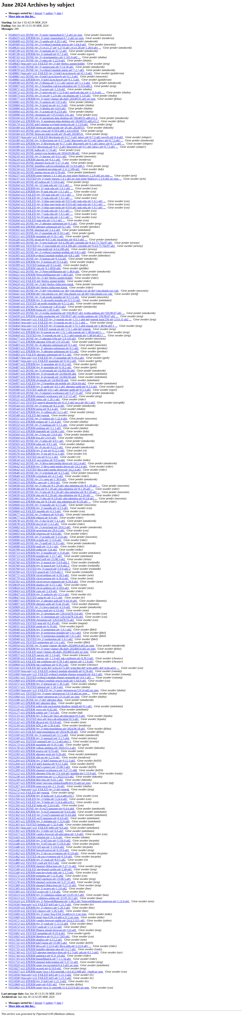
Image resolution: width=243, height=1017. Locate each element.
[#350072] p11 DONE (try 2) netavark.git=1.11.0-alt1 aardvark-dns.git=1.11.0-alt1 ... (57, 92)
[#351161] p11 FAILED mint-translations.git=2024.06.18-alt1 (44, 731)
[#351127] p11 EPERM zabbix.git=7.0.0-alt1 (34, 712)
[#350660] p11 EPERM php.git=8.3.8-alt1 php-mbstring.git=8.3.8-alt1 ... (50, 501)
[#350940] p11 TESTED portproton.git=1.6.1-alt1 (37, 642)
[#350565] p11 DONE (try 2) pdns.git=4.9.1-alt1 (36, 440)
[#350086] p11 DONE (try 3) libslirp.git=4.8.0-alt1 (38, 108)
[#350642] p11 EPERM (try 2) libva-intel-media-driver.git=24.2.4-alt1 (48, 466)
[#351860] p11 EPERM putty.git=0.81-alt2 (33, 984)
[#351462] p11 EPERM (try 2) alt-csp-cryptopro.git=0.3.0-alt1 (44, 853)
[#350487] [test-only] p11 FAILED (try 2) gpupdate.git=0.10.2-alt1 (47, 357)
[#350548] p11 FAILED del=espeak (29, 415)
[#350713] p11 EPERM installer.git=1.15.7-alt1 (36, 556)
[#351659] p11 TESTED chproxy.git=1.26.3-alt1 (36, 910)
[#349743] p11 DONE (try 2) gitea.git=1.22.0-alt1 (37, 60)
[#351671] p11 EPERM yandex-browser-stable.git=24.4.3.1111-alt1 (47, 920)
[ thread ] (38, 13)
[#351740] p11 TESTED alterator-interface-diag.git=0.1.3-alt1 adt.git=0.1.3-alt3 (54, 952)
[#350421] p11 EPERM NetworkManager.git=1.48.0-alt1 (41, 274)
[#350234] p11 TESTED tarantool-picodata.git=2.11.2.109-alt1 (44, 169)
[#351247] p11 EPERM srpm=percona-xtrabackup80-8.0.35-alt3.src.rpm (50, 783)
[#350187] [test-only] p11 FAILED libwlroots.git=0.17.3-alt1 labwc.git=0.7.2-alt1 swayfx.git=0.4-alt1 (66, 137)
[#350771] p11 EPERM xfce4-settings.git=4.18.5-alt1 (39, 575)
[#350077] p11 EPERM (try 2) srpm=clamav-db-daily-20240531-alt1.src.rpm (52, 98)
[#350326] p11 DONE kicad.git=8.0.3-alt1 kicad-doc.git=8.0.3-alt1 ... (48, 239)
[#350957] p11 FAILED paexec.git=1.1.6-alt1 (35, 655)
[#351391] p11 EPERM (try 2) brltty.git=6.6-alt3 (36, 830)
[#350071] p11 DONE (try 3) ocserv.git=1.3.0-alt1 (37, 89)
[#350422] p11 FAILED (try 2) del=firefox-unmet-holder (41, 277)
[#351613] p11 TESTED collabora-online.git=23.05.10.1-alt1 (43, 898)
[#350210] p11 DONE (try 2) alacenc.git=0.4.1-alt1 (38, 156)
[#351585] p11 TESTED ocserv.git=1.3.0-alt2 (35, 891)
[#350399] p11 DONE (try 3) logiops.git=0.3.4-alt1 (38, 258)
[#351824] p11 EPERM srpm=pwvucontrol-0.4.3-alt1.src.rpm (44, 965)
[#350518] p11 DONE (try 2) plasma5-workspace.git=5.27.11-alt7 (46, 392)
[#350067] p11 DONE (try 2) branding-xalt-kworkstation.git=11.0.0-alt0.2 (51, 86)
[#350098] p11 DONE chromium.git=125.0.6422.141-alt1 (42, 114)
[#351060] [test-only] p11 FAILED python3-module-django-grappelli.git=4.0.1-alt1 (56, 674)
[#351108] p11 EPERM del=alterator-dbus (33, 703)
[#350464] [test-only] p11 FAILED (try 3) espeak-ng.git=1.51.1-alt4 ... (49, 322)
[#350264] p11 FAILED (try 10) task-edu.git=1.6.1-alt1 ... (42, 194)
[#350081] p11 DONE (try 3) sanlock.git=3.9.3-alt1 (38, 102)
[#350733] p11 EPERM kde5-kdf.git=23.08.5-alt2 (37, 559)
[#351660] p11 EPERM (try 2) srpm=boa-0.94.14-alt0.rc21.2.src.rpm (48, 914)
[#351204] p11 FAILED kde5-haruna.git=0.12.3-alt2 (39, 763)
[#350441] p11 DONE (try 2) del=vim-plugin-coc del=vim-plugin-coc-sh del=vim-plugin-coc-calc (64, 290)
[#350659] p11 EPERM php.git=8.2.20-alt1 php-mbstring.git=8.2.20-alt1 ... (51, 495)
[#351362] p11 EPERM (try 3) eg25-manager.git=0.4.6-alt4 (42, 811)
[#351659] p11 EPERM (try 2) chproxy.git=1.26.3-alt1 (40, 907)
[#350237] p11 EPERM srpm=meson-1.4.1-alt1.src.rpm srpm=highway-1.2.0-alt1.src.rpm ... (61, 175)
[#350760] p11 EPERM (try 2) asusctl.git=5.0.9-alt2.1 (39, 562)
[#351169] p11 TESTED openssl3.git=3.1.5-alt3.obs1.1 (40, 741)
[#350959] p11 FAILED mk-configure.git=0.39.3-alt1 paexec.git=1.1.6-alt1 (51, 661)
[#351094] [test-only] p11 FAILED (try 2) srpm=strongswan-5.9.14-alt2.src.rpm (54, 690)
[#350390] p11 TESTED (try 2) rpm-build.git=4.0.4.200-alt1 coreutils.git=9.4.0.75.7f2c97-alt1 (62, 245)
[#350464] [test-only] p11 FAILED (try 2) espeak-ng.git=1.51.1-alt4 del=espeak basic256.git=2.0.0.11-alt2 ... (70, 319)
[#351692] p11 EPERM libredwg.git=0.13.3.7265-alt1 (39, 936)
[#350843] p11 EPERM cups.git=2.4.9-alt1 (33, 591)
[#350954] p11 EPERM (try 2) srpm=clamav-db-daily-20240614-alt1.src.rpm (52, 648)
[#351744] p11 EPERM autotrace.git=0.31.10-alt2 (37, 955)
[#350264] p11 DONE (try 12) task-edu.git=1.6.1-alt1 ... (41, 185)
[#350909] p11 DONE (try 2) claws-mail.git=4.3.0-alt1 (40, 607)
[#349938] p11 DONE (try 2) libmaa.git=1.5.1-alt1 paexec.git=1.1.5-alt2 (50, 82)
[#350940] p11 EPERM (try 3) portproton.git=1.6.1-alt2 (40, 629)
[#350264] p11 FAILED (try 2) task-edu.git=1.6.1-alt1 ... (41, 197)
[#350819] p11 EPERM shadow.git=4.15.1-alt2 (36, 584)
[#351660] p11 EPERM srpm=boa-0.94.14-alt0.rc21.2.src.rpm (44, 917)
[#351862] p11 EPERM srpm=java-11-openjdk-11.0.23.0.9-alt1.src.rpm (49, 987)
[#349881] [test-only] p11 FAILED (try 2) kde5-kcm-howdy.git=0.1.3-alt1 (51, 73)
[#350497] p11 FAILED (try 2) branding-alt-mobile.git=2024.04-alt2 (47, 383)
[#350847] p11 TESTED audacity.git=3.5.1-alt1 (36, 597)
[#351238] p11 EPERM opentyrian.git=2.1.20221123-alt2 (41, 776)
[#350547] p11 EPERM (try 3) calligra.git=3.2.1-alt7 (38, 412)
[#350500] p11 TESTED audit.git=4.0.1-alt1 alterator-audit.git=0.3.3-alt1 (50, 389)
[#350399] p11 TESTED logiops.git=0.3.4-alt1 (35, 265)
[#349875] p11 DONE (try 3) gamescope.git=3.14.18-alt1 (41, 66)
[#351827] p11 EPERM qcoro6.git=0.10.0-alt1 (35, 968)
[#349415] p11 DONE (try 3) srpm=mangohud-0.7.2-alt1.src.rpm (46, 34)
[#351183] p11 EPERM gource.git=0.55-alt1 (34, 751)
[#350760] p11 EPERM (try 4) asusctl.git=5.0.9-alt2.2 (39, 565)
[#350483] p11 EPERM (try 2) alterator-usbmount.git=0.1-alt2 (44, 348)
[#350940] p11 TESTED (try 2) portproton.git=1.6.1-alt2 (41, 639)
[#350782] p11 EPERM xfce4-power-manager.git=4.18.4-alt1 (44, 581)
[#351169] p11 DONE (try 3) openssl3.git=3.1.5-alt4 (38, 735)
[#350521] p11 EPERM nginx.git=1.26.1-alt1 (34, 399)
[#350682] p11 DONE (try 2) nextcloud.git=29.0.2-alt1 (40, 527)
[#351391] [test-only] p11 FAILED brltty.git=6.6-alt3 (39, 827)
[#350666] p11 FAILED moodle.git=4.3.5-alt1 (35, 511)
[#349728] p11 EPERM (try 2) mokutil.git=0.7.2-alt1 (39, 54)
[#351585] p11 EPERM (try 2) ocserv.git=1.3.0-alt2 (38, 888)
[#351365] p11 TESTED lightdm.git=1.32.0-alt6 (36, 824)
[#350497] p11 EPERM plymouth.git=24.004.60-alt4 (39, 380)
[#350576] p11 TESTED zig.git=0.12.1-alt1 (34, 456)
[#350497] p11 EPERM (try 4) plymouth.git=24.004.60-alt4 (43, 376)
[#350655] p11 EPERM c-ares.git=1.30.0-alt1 (35, 482)
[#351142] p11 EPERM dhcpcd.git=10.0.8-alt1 (35, 722)
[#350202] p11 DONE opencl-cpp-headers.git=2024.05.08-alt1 (44, 153)
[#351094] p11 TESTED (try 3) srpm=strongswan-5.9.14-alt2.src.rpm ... (50, 693)
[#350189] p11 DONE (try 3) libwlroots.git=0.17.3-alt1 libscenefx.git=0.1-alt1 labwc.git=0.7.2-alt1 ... (66, 140)
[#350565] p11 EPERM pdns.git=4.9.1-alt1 (33, 444)
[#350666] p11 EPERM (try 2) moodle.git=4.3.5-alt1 (39, 508)
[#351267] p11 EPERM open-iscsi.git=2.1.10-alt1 (37, 786)
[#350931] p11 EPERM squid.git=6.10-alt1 (33, 626)
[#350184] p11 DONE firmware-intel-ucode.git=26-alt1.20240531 (46, 134)
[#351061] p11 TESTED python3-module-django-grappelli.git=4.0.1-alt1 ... (51, 677)
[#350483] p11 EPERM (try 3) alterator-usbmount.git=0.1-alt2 (44, 351)
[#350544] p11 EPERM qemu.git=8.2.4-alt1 (34, 408)
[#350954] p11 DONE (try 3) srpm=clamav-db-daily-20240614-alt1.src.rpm (52, 645)
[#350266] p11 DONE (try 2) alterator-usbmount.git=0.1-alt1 (43, 223)
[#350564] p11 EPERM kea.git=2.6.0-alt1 (33, 437)
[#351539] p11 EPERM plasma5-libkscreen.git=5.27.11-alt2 (43, 866)
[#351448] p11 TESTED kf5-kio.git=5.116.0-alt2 (37, 846)
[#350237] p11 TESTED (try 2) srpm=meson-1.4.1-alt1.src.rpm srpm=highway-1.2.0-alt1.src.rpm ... (65, 178)
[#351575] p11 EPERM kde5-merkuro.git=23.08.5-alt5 (40, 878)
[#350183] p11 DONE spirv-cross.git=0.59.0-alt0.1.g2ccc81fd (44, 130)
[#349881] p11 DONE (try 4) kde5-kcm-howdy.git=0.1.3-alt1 (44, 76)
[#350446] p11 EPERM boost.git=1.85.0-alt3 (34, 309)
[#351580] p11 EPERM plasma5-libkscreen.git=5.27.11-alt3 (43, 885)
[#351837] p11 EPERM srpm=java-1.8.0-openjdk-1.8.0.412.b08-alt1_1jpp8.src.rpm (56, 971)
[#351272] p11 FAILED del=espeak (29, 792)
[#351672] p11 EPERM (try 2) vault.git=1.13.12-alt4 (39, 923)
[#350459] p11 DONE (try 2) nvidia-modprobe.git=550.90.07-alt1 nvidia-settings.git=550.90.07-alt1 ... (67, 313)
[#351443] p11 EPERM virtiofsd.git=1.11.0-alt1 (36, 837)
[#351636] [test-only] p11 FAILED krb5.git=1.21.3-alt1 (40, 904)
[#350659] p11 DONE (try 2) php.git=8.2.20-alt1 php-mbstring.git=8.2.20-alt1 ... (54, 492)
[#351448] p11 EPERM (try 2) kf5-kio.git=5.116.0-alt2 (40, 840)
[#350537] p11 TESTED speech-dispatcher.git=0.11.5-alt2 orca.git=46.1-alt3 (52, 402)
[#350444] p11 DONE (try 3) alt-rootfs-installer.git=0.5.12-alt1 (44, 297)
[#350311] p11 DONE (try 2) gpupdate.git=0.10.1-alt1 (39, 233)
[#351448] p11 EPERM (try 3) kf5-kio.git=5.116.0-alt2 (40, 843)
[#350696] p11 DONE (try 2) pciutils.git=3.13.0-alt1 (38, 536)
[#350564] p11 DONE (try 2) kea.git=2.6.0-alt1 (36, 434)
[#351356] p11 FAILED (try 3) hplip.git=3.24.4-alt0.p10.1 (42, 802)
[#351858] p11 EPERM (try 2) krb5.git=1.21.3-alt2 (38, 981)
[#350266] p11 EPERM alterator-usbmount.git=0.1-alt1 (40, 226)
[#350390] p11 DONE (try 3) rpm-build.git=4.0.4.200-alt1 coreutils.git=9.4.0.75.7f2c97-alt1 (61, 242)
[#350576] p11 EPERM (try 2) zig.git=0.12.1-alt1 (37, 450)
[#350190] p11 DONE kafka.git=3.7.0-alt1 (33, 150)
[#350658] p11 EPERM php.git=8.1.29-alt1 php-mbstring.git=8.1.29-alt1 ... (51, 488)
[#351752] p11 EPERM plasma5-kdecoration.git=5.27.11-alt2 (44, 962)
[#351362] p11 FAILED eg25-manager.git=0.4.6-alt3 (39, 818)
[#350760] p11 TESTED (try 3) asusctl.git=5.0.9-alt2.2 (40, 568)
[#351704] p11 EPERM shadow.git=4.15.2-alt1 (36, 939)
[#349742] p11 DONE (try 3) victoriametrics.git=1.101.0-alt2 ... (45, 57)
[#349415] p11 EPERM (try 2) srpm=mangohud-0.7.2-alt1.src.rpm (46, 38)
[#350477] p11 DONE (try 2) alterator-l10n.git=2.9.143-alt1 (43, 338)
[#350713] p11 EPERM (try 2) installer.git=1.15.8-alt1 (39, 552)
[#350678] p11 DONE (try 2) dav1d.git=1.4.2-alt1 (37, 520)
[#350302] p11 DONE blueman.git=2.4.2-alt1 (35, 229)
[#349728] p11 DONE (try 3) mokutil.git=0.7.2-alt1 (38, 50)
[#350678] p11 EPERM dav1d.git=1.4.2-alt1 (34, 524)
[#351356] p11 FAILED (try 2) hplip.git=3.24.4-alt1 (38, 798)
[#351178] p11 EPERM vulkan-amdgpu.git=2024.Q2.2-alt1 (42, 747)
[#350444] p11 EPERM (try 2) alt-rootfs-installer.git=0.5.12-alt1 (45, 300)
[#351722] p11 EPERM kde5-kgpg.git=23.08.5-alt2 (38, 942)
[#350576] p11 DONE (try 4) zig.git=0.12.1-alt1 (36, 447)
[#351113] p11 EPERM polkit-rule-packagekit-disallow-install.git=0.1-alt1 (51, 706)
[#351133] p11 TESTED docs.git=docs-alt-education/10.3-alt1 (44, 719)
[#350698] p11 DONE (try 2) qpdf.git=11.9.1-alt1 (37, 543)
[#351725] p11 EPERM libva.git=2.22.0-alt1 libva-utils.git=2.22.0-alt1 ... (50, 946)
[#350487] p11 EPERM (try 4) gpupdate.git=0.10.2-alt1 (40, 367)
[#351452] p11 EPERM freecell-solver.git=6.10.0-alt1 (39, 850)
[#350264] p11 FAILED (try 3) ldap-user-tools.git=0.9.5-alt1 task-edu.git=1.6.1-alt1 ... (57, 201)
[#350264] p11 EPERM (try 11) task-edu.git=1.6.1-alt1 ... (41, 188)
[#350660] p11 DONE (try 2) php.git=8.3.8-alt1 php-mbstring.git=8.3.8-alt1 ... (53, 498)
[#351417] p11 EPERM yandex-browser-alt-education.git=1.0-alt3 (46, 834)
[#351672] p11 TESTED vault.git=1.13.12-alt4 (35, 926)
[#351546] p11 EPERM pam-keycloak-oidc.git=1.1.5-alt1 (41, 872)
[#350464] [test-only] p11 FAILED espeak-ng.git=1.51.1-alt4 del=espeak (50, 329)
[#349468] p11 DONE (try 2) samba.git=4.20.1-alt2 (38, 41)
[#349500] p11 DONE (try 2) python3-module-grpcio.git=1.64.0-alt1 (48, 44)
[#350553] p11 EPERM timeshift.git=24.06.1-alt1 (37, 431)
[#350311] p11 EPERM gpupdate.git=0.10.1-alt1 (36, 236)
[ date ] (59, 13)
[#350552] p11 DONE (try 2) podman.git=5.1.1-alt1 (38, 424)
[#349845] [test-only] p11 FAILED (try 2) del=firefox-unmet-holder (47, 63)
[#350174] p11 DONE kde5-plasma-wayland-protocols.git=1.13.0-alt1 (49, 124)
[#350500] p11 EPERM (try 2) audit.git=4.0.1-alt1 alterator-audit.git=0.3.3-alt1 (53, 386)
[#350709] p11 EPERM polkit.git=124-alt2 (33, 549)
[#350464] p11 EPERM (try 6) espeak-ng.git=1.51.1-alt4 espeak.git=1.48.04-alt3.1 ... (57, 332)
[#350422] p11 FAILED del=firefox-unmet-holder (37, 281)
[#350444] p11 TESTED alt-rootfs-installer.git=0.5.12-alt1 (42, 303)
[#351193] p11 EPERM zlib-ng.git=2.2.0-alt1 (34, 757)
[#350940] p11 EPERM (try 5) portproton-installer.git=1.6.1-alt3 (45, 635)
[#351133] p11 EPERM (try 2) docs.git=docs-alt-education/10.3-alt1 (47, 715)
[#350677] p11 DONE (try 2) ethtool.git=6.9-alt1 (36, 514)
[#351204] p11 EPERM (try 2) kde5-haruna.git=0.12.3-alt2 (42, 760)
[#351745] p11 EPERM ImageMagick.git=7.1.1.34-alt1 (40, 958)
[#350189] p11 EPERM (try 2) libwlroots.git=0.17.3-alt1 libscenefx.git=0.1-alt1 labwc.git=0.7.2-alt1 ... (67, 143)
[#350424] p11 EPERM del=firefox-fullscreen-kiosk (38, 287)
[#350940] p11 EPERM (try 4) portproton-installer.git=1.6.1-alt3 (45, 632)
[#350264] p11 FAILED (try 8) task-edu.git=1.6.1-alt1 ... (41, 217)
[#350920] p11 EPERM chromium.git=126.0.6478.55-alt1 (42, 619)
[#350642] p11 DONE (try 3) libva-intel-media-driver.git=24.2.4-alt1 (47, 463)
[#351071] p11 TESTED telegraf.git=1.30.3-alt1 (36, 687)
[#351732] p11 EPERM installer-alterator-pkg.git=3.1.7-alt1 (42, 949)
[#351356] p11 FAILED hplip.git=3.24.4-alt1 (34, 805)
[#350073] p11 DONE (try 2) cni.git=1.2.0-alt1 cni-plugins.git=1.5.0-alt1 (50, 95)
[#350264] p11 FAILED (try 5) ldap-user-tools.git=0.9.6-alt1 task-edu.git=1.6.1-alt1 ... (57, 207)
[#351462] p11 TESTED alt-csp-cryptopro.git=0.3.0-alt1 (41, 856)
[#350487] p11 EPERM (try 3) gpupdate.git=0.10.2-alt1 (40, 364)
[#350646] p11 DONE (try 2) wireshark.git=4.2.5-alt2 (39, 472)
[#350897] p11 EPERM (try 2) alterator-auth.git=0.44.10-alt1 (43, 600)
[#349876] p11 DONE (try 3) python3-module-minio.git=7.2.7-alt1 (47, 70)
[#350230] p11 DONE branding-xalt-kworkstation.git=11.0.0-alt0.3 (47, 165)
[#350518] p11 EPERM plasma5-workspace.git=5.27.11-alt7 (43, 396)
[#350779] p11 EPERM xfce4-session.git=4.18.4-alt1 (39, 578)
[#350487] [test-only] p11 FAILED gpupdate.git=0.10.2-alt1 (43, 361)
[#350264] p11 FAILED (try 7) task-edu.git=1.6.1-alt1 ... (41, 213)
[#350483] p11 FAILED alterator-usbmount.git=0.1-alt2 (40, 354)
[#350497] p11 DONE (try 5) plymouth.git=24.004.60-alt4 (42, 370)
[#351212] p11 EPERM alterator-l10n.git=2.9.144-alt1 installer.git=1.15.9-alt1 (53, 773)
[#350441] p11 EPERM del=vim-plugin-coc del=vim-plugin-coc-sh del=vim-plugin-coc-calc (61, 293)
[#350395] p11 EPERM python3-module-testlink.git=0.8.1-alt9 (44, 255)
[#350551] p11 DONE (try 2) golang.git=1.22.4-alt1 (38, 418)
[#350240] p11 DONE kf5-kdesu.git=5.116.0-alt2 (37, 181)
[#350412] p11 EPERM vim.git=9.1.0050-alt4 (35, 268)
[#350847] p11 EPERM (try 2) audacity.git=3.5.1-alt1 (39, 594)
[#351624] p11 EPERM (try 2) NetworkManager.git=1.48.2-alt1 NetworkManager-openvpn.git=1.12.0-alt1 (69, 901)
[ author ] (49, 13)
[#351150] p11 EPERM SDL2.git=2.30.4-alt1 (35, 725)
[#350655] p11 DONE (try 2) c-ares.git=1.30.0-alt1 (38, 479)
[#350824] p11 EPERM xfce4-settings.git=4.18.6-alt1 (39, 587)
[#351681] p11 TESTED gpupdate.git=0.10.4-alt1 (37, 933)
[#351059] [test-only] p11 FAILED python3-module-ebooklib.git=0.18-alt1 (51, 671)
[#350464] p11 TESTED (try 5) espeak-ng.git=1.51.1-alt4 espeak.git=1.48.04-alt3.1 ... (57, 335)
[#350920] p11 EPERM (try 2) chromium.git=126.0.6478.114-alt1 (46, 613)
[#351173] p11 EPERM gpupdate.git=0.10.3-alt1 (36, 744)
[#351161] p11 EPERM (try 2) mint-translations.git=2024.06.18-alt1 (47, 728)
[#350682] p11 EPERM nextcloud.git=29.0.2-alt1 (37, 530)
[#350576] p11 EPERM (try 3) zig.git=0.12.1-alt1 (37, 453)
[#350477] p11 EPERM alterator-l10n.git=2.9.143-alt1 (39, 341)
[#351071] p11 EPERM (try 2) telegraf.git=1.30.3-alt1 (39, 683)
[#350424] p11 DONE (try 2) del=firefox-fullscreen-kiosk (41, 284)
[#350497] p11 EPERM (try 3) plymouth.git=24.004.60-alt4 (43, 373)
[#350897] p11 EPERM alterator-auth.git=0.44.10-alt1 (39, 603)
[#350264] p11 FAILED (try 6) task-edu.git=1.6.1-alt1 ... (41, 210)
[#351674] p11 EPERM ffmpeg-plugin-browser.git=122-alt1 (43, 930)
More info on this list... (22, 16)
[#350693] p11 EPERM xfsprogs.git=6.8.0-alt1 (35, 533)
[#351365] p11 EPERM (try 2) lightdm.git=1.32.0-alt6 (39, 821)
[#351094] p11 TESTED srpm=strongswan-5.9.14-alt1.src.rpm (44, 696)
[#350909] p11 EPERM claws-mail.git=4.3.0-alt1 (37, 610)
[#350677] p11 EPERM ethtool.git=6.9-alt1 (33, 517)
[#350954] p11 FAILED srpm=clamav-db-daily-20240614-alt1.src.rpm (49, 651)
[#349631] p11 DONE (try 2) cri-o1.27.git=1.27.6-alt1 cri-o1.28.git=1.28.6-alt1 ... (55, 47)
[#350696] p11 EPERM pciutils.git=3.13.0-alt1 (35, 540)
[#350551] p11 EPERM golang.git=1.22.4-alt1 (35, 421)
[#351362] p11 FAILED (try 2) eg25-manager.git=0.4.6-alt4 (43, 814)
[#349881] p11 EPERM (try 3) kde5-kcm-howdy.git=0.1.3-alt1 (44, 79)
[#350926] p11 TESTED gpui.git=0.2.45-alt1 (34, 623)
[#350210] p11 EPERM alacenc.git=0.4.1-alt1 (35, 159)
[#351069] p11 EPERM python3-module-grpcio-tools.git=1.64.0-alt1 (48, 680)
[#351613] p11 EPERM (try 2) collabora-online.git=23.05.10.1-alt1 (47, 894)
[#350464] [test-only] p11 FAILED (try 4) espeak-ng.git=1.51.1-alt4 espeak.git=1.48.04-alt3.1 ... (63, 325)
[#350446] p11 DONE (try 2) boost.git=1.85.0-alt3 (37, 306)
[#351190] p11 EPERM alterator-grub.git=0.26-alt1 (38, 754)
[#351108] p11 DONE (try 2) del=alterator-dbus (36, 699)
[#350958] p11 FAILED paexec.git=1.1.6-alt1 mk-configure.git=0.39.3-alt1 (51, 658)
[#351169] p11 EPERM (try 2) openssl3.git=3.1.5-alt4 (39, 738)
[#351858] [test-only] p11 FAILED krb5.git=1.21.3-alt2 (40, 978)
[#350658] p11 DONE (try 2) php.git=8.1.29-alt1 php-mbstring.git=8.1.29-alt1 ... (54, 485)
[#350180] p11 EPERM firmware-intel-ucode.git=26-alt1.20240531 (47, 127)
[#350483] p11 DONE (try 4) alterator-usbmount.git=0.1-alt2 (43, 345)
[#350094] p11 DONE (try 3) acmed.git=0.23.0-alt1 (38, 111)
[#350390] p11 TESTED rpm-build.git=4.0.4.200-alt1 (39, 249)
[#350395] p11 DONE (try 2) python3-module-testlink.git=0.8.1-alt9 (47, 252)
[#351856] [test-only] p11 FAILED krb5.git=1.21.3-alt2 (40, 974)
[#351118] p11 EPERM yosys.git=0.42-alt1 (33, 709)
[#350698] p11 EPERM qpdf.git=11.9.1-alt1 (34, 546)
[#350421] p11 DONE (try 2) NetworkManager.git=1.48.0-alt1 (44, 271)
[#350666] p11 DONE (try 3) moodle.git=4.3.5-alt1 (38, 504)
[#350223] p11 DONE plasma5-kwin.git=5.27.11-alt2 (39, 162)
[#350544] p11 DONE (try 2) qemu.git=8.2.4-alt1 (37, 405)
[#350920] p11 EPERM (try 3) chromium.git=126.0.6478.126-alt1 (46, 616)
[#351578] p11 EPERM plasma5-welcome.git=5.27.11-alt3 (42, 882)
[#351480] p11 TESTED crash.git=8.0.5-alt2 (34, 862)
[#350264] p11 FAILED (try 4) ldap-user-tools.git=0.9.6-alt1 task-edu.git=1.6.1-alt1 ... (57, 204)
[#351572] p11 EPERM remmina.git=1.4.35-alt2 (36, 875)
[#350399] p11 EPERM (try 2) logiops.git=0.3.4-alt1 (38, 261)
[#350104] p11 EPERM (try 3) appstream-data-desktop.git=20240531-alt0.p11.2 (54, 121)
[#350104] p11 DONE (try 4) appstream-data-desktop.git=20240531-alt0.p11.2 (53, 118)
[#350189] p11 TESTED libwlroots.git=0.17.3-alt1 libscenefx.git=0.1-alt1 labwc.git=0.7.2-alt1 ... (63, 146)
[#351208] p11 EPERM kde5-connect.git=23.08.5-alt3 (40, 767)
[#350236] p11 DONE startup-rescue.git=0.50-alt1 (37, 172)
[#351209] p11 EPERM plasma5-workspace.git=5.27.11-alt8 (43, 770)
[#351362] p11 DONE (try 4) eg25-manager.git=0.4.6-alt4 (42, 808)
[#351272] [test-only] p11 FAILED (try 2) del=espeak (39, 789)
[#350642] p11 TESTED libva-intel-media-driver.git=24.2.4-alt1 (45, 469)
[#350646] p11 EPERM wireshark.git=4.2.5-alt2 (36, 476)
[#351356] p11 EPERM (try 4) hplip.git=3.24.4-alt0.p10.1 (42, 795)
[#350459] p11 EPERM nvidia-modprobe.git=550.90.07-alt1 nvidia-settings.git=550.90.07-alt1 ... (64, 316)
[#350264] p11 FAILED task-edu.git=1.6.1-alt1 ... (37, 220)
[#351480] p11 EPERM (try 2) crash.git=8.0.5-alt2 (37, 859)
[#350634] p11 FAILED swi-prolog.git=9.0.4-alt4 (37, 460)
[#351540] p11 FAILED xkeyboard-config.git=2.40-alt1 (40, 869)
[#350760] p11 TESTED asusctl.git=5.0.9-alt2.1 (36, 572)
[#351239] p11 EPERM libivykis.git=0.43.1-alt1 (36, 779)
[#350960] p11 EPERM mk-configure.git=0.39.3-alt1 (39, 664)
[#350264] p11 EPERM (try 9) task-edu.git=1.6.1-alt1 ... (41, 191)
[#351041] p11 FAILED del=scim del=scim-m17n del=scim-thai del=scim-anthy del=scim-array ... (64, 667)
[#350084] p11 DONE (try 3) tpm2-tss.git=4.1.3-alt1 (38, 105)
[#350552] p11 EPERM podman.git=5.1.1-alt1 (35, 428)
